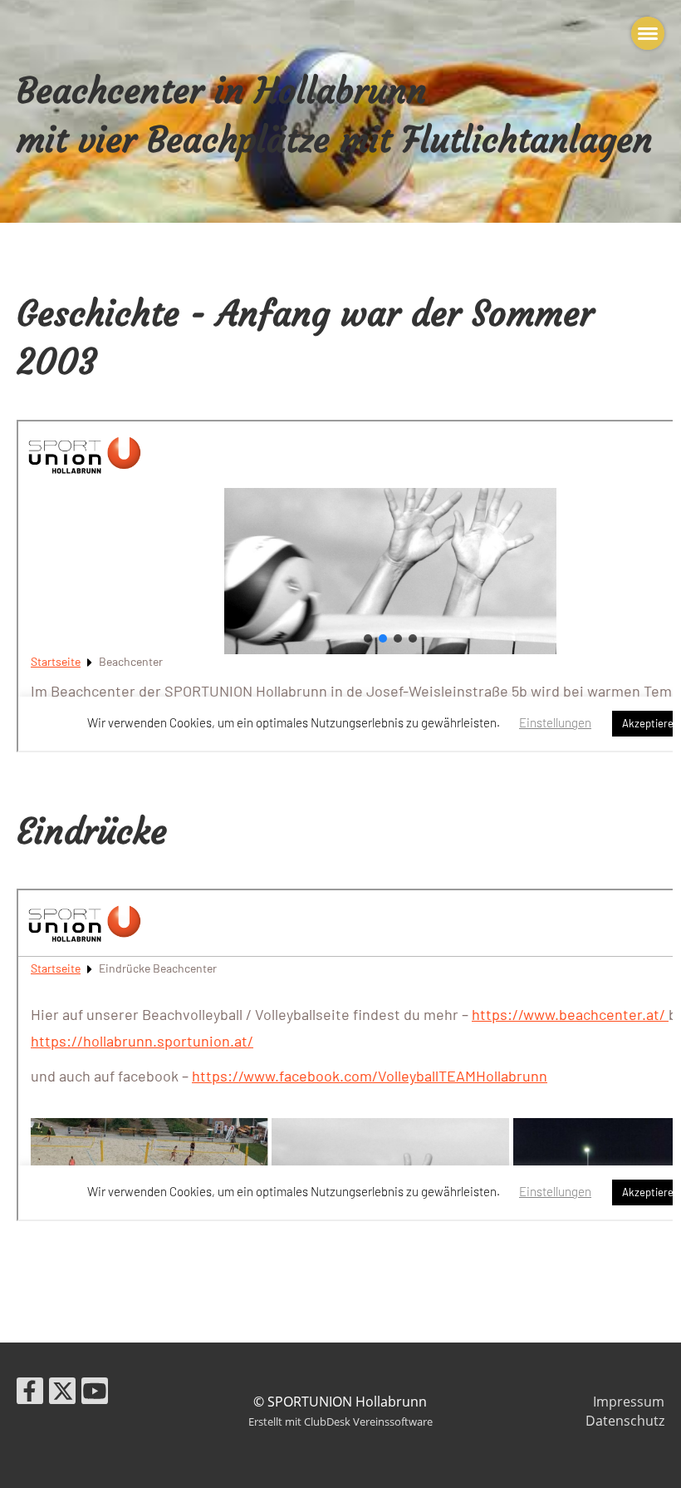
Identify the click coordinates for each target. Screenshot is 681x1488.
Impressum (628, 1401)
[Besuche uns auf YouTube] (94, 1394)
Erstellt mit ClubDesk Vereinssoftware (340, 1421)
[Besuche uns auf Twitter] (62, 1394)
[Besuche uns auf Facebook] (30, 1394)
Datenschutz (624, 1421)
